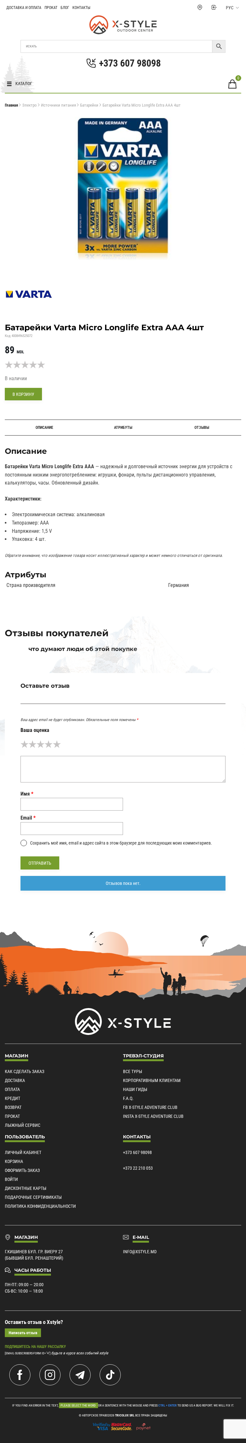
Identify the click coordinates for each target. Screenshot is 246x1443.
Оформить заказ (22, 1170)
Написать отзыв (23, 1332)
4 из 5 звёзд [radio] (49, 744)
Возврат (13, 1107)
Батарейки (89, 105)
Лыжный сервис (22, 1125)
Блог (65, 7)
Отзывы (201, 427)
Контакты (81, 7)
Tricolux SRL (125, 1415)
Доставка (15, 1080)
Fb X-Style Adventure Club (150, 1107)
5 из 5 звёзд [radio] (57, 744)
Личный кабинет (23, 1152)
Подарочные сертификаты (33, 1197)
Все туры (132, 1071)
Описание (44, 427)
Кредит (12, 1098)
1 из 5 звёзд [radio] (24, 744)
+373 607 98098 (137, 1152)
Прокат (51, 7)
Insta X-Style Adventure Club (153, 1116)
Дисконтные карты (25, 1188)
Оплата (12, 1089)
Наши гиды (135, 1089)
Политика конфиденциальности (40, 1206)
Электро (29, 105)
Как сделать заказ (24, 1071)
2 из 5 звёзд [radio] (33, 744)
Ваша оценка (34, 730)
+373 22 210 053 (138, 1168)
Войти (11, 1179)
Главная (11, 105)
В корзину (23, 394)
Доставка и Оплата (23, 7)
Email (28, 818)
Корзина (14, 1161)
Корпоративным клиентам (152, 1080)
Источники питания (58, 105)
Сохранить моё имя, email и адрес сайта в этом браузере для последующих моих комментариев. (121, 843)
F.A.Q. (128, 1098)
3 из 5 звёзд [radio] (41, 744)
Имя (26, 794)
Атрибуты (123, 427)
